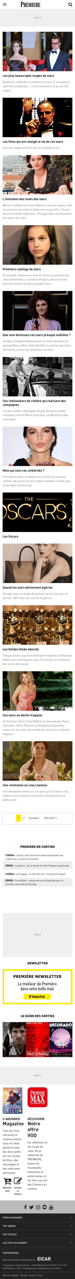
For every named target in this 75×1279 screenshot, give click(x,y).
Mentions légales (10, 1275)
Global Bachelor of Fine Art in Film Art (49, 1265)
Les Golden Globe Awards (21, 649)
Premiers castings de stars (22, 269)
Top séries (9, 1226)
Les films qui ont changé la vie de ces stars (33, 141)
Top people (10, 1234)
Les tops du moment (15, 1242)
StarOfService (9, 1268)
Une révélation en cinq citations (25, 785)
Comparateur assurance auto (16, 1265)
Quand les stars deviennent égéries (28, 587)
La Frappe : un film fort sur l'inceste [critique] (35, 873)
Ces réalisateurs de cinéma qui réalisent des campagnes (34, 403)
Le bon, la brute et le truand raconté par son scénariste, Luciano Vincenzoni (34, 857)
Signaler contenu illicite (31, 1275)
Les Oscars (10, 536)
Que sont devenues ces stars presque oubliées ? (36, 335)
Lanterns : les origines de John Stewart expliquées (37, 865)
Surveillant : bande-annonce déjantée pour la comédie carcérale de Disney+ (34, 882)
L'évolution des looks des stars (25, 199)
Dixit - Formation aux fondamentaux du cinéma (39, 1268)
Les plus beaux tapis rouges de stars (28, 76)
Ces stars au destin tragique (22, 715)
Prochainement (12, 1217)
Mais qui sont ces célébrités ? (23, 470)
